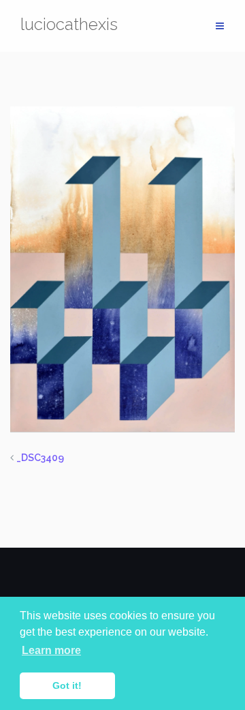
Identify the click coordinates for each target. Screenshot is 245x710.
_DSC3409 (40, 457)
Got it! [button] (67, 685)
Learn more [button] (51, 650)
